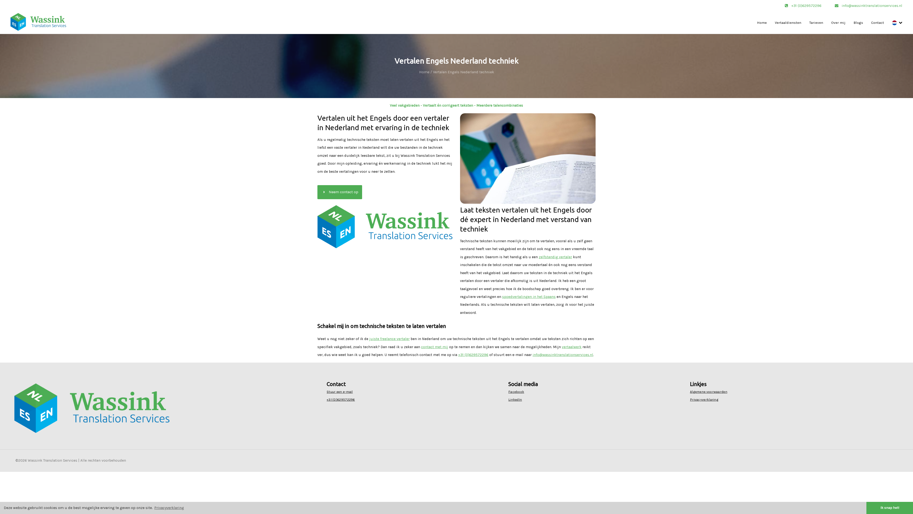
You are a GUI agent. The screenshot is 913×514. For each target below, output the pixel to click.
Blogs (858, 22)
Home (762, 22)
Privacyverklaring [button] (169, 507)
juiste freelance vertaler (389, 339)
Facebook (516, 392)
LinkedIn (515, 400)
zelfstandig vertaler (555, 257)
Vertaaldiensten (788, 22)
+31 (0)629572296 (806, 6)
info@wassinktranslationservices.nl (871, 6)
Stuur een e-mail (340, 392)
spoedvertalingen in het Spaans (529, 297)
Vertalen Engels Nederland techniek (463, 72)
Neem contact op (339, 192)
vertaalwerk (572, 347)
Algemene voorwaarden (708, 392)
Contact (877, 22)
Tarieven (816, 22)
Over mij (838, 22)
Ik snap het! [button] (889, 508)
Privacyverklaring (704, 400)
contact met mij (434, 347)
